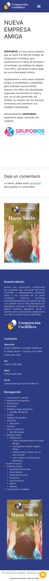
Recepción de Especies (18, 400)
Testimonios (15, 437)
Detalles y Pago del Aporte (20, 409)
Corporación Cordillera (18, 489)
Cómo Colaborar (15, 429)
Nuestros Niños (14, 435)
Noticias (11, 426)
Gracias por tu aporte (17, 397)
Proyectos (14, 477)
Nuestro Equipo (14, 463)
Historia (13, 486)
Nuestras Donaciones (20, 469)
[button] (39, 6)
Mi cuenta (11, 406)
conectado (35, 183)
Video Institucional (18, 475)
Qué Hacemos (17, 480)
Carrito (10, 415)
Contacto (11, 420)
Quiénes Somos (14, 466)
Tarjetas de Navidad (16, 417)
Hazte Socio (12, 403)
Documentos (16, 472)
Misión (13, 483)
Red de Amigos (17, 432)
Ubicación (14, 423)
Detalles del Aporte (19, 412)
